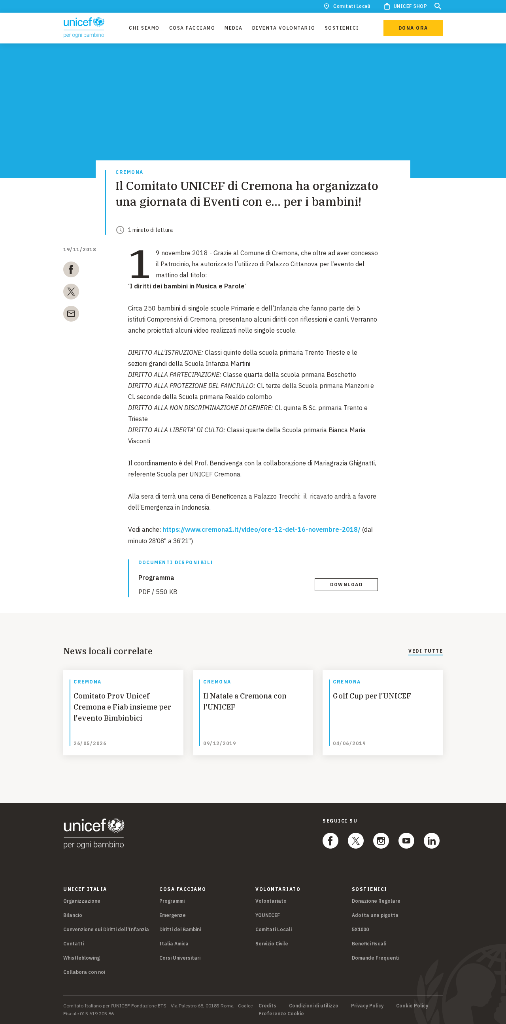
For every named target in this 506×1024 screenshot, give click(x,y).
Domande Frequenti (375, 958)
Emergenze (172, 915)
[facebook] (71, 271)
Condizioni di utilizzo (313, 1005)
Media (234, 28)
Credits (267, 1005)
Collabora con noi (84, 972)
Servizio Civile (271, 944)
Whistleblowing (81, 958)
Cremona (129, 172)
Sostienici (342, 28)
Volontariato (271, 901)
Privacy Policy (367, 1005)
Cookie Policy (412, 1005)
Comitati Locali (351, 6)
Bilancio (72, 915)
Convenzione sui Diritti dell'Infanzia (106, 929)
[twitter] (71, 293)
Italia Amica (174, 944)
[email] (71, 315)
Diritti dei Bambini (180, 929)
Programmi (172, 901)
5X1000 (360, 929)
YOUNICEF (267, 915)
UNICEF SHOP (410, 6)
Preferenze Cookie (281, 1013)
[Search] (438, 6)
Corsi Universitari (179, 958)
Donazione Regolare (376, 901)
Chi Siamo (144, 28)
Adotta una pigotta (375, 915)
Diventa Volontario (283, 28)
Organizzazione (81, 901)
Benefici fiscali (369, 944)
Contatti (73, 944)
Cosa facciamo (192, 28)
